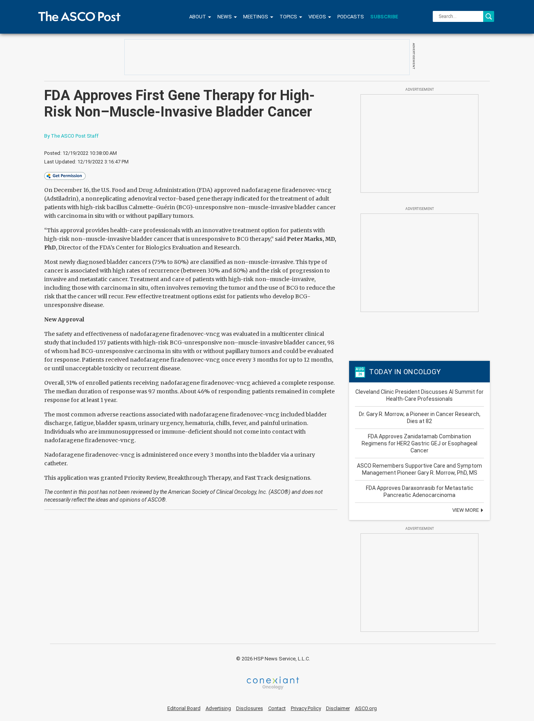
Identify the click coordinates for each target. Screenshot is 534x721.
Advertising (218, 708)
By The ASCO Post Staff (71, 136)
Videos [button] (317, 17)
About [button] (198, 17)
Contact (277, 708)
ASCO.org (366, 708)
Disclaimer (338, 708)
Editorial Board (184, 708)
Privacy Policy (306, 708)
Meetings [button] (256, 17)
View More (466, 510)
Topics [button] (289, 17)
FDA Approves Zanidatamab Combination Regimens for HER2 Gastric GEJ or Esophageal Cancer (419, 443)
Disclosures (249, 708)
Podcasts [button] (350, 17)
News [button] (225, 17)
